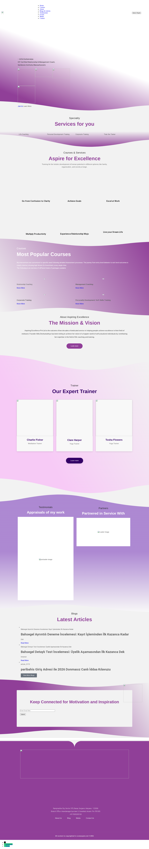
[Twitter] (68, 824)
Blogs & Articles (45, 11)
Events (42, 15)
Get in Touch (136, 13)
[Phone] (5, 846)
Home (42, 5)
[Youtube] (74, 824)
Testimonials (44, 13)
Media (42, 16)
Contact (42, 18)
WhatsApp (9, 844)
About (42, 9)
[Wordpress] (86, 824)
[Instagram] (80, 824)
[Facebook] (62, 824)
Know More (21, 288)
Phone (8, 846)
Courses (42, 7)
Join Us (20, 106)
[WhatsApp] (5, 844)
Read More (25, 643)
